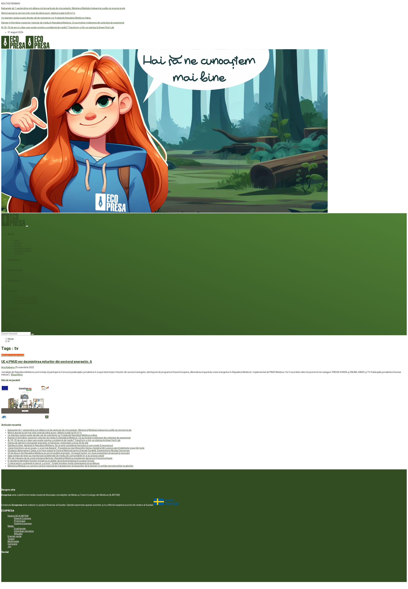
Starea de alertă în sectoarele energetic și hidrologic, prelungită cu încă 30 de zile (48, 443)
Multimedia (14, 309)
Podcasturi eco (20, 315)
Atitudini (17, 243)
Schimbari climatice (23, 251)
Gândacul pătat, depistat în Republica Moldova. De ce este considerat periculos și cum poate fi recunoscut (60, 445)
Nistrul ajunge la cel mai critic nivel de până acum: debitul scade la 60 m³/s (38, 13)
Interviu (17, 318)
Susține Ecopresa (23, 523)
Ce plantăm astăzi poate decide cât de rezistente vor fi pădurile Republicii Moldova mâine (46, 18)
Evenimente (14, 259)
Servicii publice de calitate (25, 300)
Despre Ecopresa (22, 518)
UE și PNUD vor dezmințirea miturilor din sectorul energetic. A (46, 361)
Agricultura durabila (22, 248)
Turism (11, 539)
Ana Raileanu (8, 367)
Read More (17, 374)
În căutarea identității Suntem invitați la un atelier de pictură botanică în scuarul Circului (51, 460)
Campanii (13, 291)
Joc (10, 324)
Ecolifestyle (14, 280)
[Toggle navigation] (27, 226)
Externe (17, 246)
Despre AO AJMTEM (18, 516)
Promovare (19, 521)
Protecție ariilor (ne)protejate (26, 303)
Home (11, 338)
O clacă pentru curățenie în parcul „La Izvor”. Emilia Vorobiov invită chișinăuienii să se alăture (53, 463)
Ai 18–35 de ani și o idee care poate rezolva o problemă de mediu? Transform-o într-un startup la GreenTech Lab (57, 27)
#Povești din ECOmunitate (25, 297)
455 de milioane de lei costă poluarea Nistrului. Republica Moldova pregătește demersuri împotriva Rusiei (60, 458)
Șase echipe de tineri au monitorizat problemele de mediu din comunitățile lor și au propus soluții (56, 455)
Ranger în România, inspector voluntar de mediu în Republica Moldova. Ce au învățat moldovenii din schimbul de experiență (62, 22)
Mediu (11, 234)
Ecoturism (18, 253)
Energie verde (15, 270)
